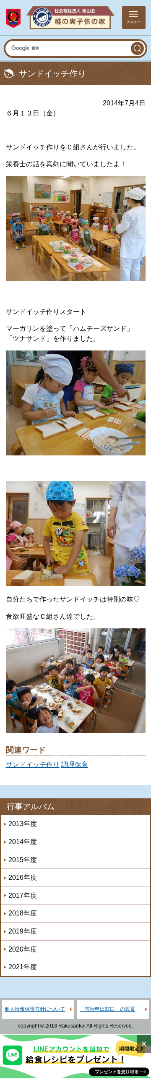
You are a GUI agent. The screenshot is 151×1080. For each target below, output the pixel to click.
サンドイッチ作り (33, 764)
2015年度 (22, 859)
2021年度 (22, 966)
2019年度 (22, 931)
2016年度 (22, 877)
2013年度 (22, 823)
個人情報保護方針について (35, 1009)
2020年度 (22, 949)
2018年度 (22, 913)
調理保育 (74, 764)
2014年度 (22, 841)
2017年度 (22, 895)
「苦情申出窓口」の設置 (107, 1009)
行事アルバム (31, 806)
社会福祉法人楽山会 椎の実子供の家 (60, 17)
